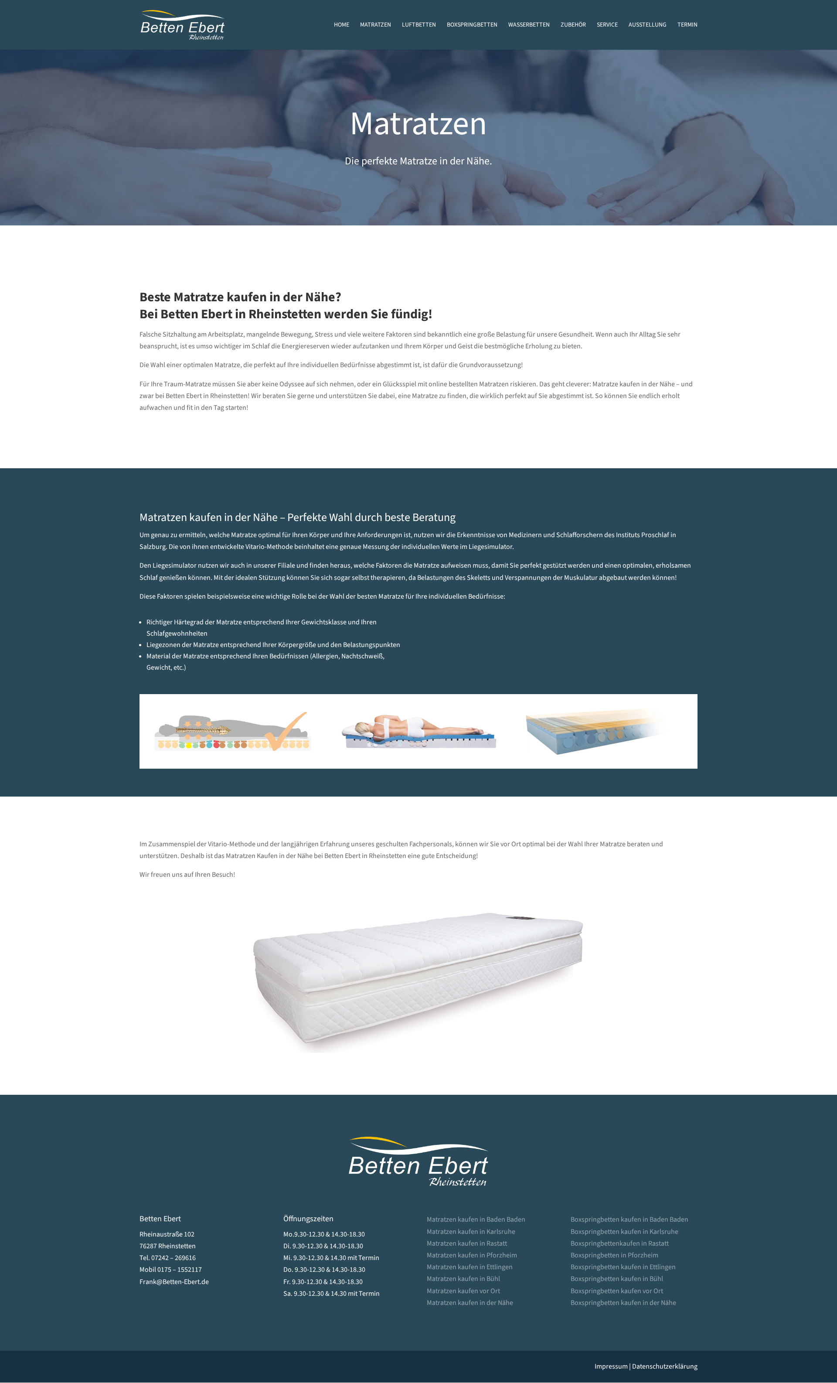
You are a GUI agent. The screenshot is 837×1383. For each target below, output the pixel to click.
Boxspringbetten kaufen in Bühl (617, 1279)
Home (341, 25)
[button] (19, 1364)
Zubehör (573, 25)
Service (607, 25)
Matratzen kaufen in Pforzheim (472, 1255)
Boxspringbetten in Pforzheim (614, 1255)
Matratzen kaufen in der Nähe (470, 1303)
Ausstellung (648, 25)
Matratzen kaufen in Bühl (463, 1279)
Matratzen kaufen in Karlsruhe (471, 1232)
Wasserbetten (529, 25)
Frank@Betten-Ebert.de (174, 1282)
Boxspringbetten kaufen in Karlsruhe (624, 1232)
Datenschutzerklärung (665, 1366)
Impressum (611, 1366)
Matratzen (375, 25)
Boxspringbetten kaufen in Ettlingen (623, 1267)
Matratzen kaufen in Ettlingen (470, 1267)
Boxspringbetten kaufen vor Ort (617, 1291)
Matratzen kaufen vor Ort (463, 1291)
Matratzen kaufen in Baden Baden (476, 1219)
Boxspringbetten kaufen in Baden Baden (629, 1219)
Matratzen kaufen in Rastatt (467, 1243)
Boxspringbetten (472, 25)
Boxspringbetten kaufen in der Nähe (623, 1303)
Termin (687, 25)
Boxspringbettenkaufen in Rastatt (620, 1243)
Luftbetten (419, 25)
